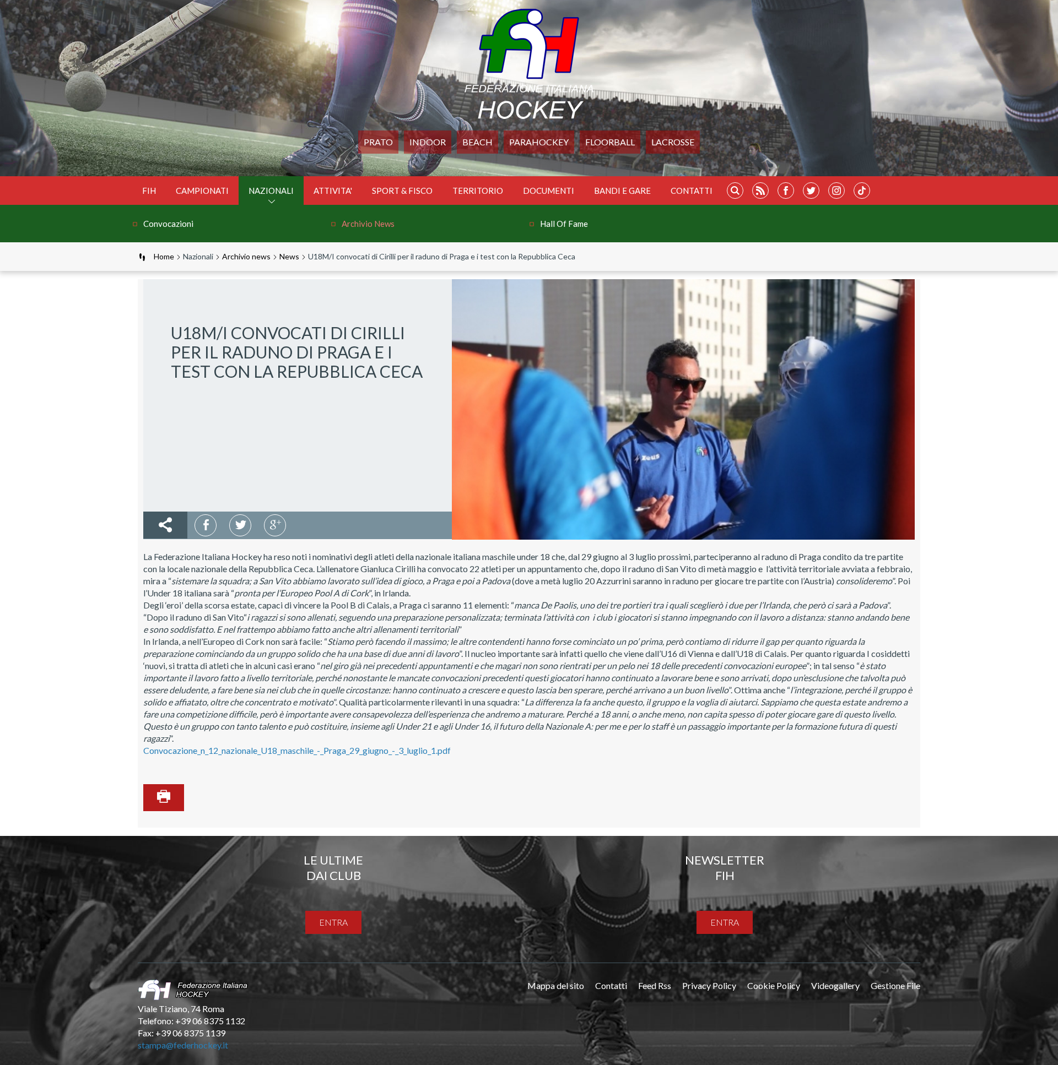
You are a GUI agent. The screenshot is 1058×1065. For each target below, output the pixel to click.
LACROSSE (672, 142)
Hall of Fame (564, 224)
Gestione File (895, 985)
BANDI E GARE (622, 190)
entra (333, 922)
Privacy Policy (709, 985)
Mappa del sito (555, 985)
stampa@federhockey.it (183, 1045)
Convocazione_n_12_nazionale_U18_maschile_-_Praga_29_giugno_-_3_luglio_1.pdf (297, 750)
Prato (378, 142)
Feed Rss (654, 985)
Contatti (691, 190)
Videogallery (835, 985)
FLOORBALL (610, 142)
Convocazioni (168, 224)
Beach (477, 142)
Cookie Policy (773, 985)
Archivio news (368, 224)
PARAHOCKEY (539, 142)
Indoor (427, 142)
